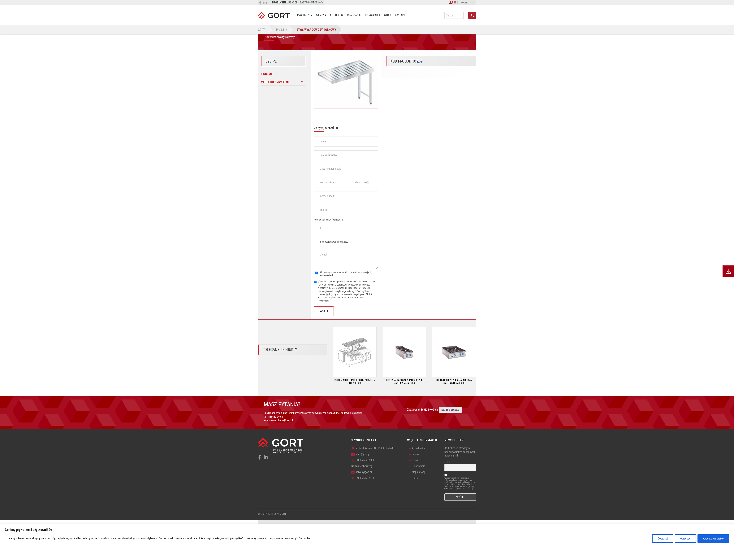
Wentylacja (323, 15)
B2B (454, 2)
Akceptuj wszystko (713, 538)
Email (447, 461)
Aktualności (418, 448)
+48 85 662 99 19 (365, 477)
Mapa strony (418, 472)
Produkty (303, 15)
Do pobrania (372, 15)
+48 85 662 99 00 (365, 460)
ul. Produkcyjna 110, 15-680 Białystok (376, 448)
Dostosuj (663, 538)
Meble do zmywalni (275, 82)
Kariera (415, 454)
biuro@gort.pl (285, 420)
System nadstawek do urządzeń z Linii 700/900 (355, 382)
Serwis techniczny (361, 466)
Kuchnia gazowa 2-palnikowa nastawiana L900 (404, 382)
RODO (415, 477)
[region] (367, 535)
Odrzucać (685, 538)
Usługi (339, 15)
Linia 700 (267, 74)
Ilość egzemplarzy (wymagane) (328, 219)
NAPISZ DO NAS (450, 409)
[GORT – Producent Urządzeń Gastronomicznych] (274, 15)
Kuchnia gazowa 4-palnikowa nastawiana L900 (454, 382)
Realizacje (354, 15)
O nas (387, 15)
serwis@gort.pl (364, 472)
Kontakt (400, 15)
